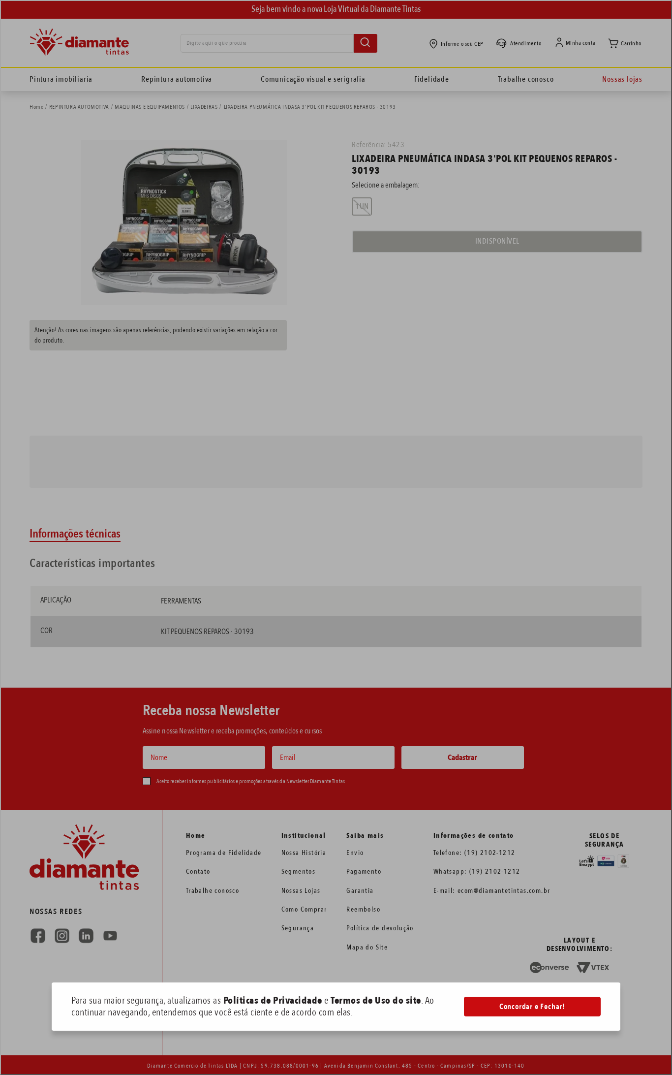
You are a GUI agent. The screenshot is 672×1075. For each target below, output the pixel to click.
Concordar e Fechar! (532, 1006)
